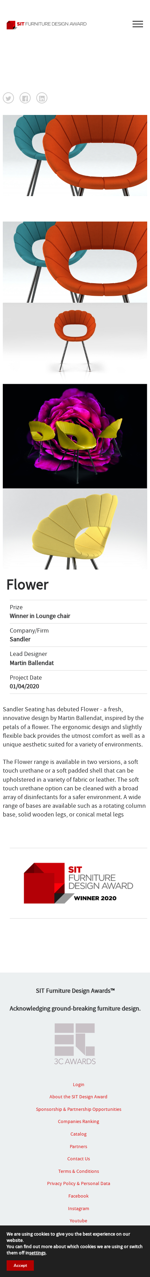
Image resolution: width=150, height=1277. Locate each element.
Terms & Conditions (78, 1171)
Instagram (78, 1208)
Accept (20, 1265)
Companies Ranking (78, 1121)
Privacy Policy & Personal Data (78, 1183)
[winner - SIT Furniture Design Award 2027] (75, 25)
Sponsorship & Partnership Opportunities (78, 1109)
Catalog (78, 1134)
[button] (8, 97)
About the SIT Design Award (78, 1096)
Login (78, 1084)
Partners (78, 1146)
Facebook (78, 1196)
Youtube (78, 1220)
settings (37, 1252)
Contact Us (78, 1158)
